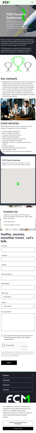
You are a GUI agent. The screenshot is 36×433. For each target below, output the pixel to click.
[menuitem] (18, 375)
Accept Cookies (18, 428)
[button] (18, 184)
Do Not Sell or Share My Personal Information (18, 423)
